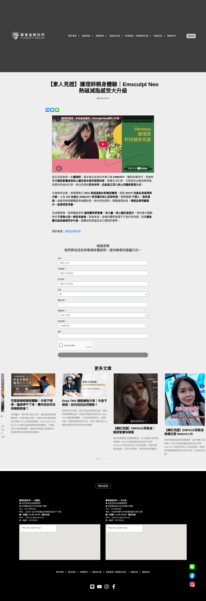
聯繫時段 (61, 311)
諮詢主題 (61, 321)
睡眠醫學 (100, 36)
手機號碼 (61, 269)
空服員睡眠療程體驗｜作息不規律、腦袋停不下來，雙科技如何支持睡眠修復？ (26, 404)
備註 (59, 332)
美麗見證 (158, 36)
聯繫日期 (61, 300)
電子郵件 (61, 279)
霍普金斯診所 (73, 231)
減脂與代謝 (114, 36)
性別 (59, 290)
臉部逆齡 (86, 36)
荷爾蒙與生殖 (142, 36)
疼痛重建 (129, 36)
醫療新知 (171, 36)
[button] (97, 458)
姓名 (60, 258)
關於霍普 (72, 36)
